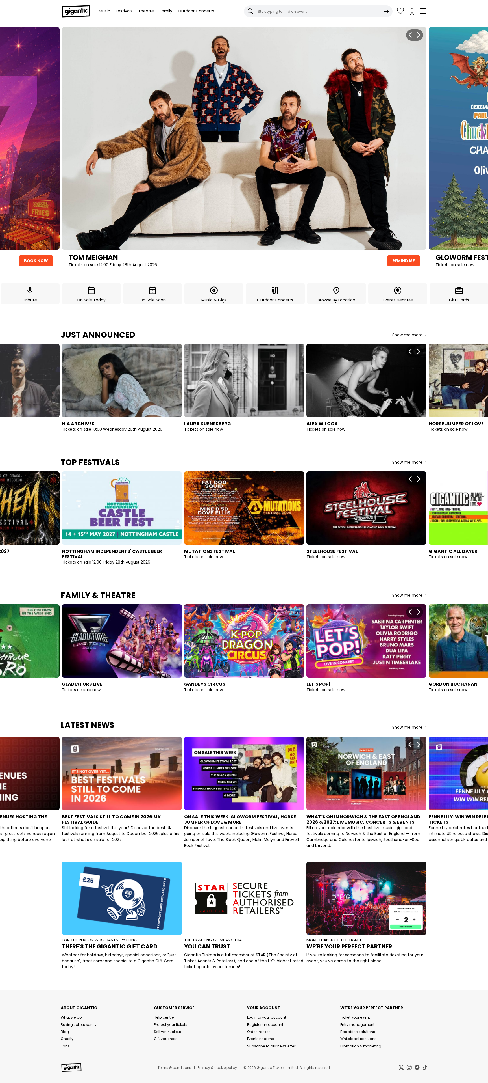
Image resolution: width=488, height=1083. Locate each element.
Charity (67, 1038)
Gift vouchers (165, 1038)
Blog (65, 1031)
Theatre (146, 11)
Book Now (36, 261)
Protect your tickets (170, 1024)
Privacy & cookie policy (217, 1067)
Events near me (260, 1038)
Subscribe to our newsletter (271, 1046)
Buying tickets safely (79, 1024)
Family (166, 11)
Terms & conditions (174, 1067)
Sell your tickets (167, 1031)
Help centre (164, 1017)
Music (104, 11)
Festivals (124, 11)
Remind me (403, 261)
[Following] (400, 11)
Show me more (408, 335)
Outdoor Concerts (196, 11)
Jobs (65, 1046)
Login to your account (266, 1017)
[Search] (386, 11)
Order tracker (258, 1031)
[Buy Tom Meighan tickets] (244, 138)
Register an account (265, 1024)
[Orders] (412, 11)
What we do (71, 1017)
